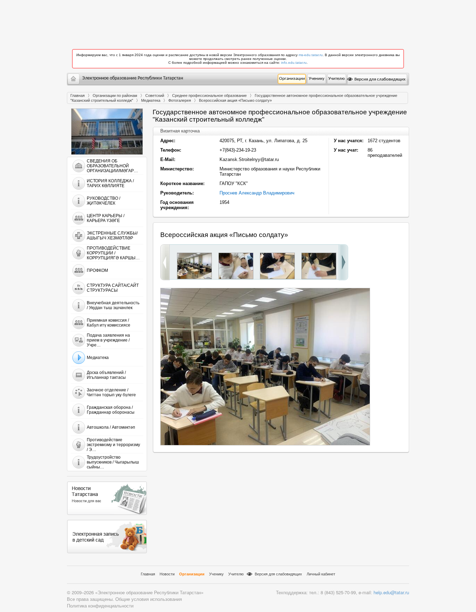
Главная (77, 95)
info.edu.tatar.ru (294, 62)
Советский (154, 95)
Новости (167, 574)
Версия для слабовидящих (379, 79)
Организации (292, 78)
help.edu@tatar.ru (391, 592)
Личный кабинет (321, 574)
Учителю (336, 78)
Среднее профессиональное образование (209, 95)
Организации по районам (115, 95)
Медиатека (150, 100)
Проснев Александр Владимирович (257, 193)
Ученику (316, 78)
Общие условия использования (148, 599)
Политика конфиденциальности (100, 605)
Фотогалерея (179, 100)
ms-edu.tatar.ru (311, 55)
